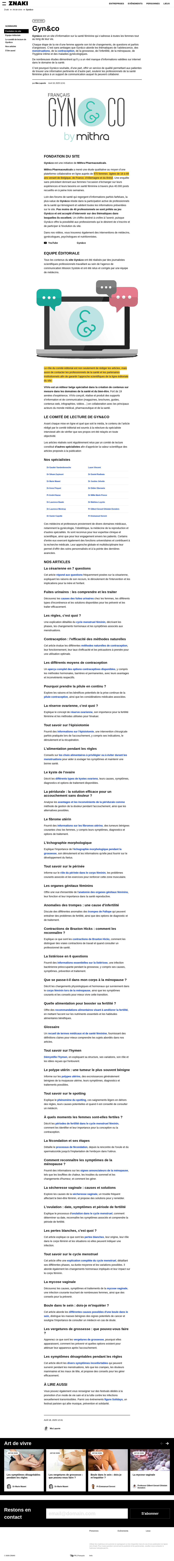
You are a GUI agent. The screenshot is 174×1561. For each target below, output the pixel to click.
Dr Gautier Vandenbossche (59, 467)
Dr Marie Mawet (53, 481)
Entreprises (116, 3)
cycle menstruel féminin (90, 622)
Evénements (135, 3)
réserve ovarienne (82, 712)
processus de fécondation (71, 1147)
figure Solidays (113, 1399)
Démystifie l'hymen (55, 1057)
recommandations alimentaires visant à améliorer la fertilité (91, 1009)
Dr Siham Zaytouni (55, 474)
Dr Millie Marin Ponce (97, 495)
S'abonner (150, 1513)
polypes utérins (71, 1076)
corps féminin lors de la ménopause (68, 990)
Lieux (166, 3)
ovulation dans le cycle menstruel (92, 1213)
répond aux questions (69, 574)
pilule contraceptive (56, 696)
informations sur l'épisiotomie (75, 731)
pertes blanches (94, 1237)
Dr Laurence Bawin (55, 502)
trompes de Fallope (100, 911)
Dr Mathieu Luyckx (96, 502)
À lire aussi (10, 51)
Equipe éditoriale (12, 35)
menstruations (41, 50)
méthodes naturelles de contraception (104, 645)
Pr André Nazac (54, 495)
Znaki (6, 10)
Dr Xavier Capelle (54, 516)
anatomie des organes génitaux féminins (103, 892)
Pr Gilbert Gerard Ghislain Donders (103, 509)
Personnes (153, 3)
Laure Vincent (94, 467)
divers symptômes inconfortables (87, 1363)
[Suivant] (167, 1443)
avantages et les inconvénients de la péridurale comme (91, 802)
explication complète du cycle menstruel (91, 1260)
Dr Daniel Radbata (96, 474)
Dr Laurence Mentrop (56, 509)
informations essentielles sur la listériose (82, 962)
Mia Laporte (55, 1428)
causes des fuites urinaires (77, 598)
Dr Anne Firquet (54, 488)
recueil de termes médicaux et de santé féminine (77, 1033)
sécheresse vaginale (85, 1194)
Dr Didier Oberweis (96, 488)
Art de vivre (17, 10)
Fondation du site (13, 31)
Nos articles (10, 46)
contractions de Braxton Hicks (91, 939)
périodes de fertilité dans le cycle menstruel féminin (86, 1123)
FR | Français (79, 1556)
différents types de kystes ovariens (76, 778)
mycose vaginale (117, 1288)
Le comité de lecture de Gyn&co (15, 40)
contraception (66, 50)
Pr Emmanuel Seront (97, 516)
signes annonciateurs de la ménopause (104, 1170)
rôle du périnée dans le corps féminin (83, 872)
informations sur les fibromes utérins (80, 825)
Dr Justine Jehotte (96, 481)
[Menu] (4, 3)
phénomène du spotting (71, 1099)
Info (91, 1556)
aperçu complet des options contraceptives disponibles (81, 669)
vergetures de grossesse (89, 1339)
